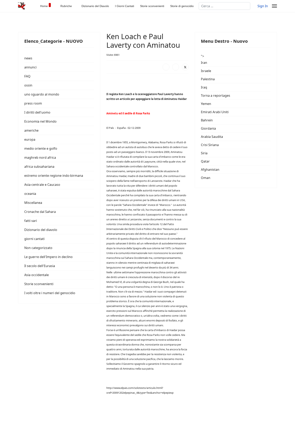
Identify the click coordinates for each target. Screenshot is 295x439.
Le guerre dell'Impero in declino (48, 257)
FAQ (27, 76)
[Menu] (274, 6)
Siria (204, 153)
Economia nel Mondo (40, 121)
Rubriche (66, 6)
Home (44, 6)
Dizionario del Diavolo (95, 6)
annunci (30, 67)
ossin (28, 85)
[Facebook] (166, 67)
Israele (206, 71)
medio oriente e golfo (40, 148)
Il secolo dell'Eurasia (39, 266)
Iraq (204, 87)
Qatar (205, 161)
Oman (205, 178)
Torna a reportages (215, 95)
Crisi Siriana (210, 145)
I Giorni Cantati (124, 6)
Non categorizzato (38, 248)
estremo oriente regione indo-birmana (53, 175)
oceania (30, 193)
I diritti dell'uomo (37, 112)
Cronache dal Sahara (40, 211)
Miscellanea (33, 202)
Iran (204, 62)
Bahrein (207, 120)
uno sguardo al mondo (41, 94)
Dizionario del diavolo (40, 230)
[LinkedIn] (175, 67)
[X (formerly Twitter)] (185, 67)
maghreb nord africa (40, 157)
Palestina (208, 79)
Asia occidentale (36, 275)
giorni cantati (34, 239)
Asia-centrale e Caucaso (42, 184)
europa (29, 139)
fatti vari (30, 220)
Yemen (206, 104)
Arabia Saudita (212, 136)
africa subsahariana (39, 166)
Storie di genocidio (182, 6)
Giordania (208, 128)
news (28, 58)
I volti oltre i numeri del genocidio (49, 293)
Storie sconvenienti (152, 6)
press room (33, 103)
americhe (31, 130)
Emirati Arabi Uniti (215, 112)
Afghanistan (210, 169)
